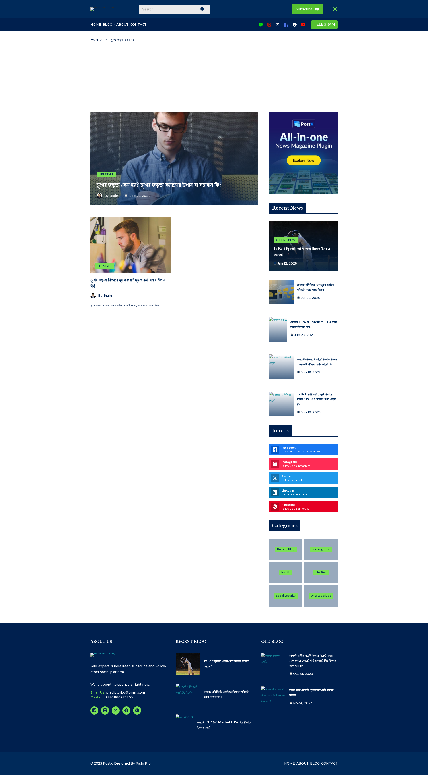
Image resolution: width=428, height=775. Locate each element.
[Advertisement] (214, 78)
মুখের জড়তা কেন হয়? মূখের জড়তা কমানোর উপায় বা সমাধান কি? (159, 185)
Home (96, 40)
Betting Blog (285, 240)
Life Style (106, 174)
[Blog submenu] (114, 24)
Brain (114, 196)
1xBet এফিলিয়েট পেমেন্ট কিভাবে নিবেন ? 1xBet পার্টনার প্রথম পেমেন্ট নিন (316, 399)
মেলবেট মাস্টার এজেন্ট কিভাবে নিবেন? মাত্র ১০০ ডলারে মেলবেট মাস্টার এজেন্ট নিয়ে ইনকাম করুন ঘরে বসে (312, 661)
